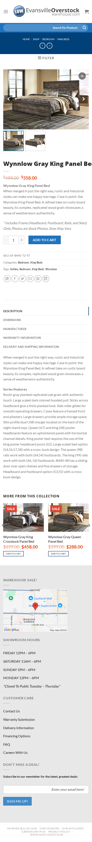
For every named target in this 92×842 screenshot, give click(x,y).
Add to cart (44, 240)
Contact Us (11, 711)
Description (12, 311)
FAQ (6, 744)
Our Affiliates (73, 828)
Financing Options (16, 736)
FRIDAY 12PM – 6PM (19, 653)
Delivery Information (18, 728)
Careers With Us (15, 752)
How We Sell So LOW (22, 828)
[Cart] (87, 11)
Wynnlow (51, 269)
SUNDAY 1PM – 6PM (19, 670)
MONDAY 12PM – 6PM (21, 678)
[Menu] (5, 11)
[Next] (89, 534)
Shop (36, 39)
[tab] (46, 311)
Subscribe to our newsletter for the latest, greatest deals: (40, 776)
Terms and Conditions (46, 834)
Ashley (14, 269)
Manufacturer (15, 329)
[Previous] (3, 534)
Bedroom (48, 39)
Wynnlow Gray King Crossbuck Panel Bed (18, 539)
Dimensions (12, 320)
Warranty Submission (19, 719)
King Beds (63, 39)
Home (26, 39)
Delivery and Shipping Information (31, 346)
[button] (84, 99)
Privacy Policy (59, 831)
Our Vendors (49, 828)
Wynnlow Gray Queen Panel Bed (64, 539)
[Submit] (84, 27)
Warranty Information (22, 337)
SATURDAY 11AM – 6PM (22, 661)
